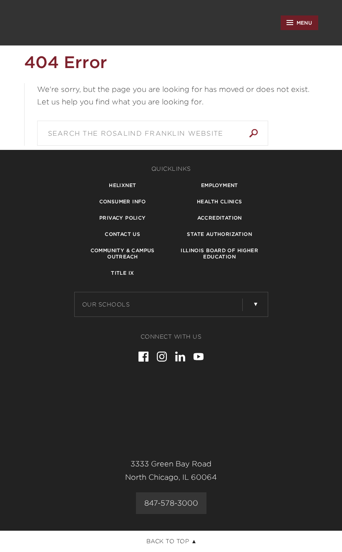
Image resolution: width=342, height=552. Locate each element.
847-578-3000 (171, 503)
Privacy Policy (122, 218)
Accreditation (219, 218)
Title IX (122, 273)
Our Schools (106, 304)
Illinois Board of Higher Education (219, 253)
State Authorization (219, 234)
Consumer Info (122, 201)
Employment (219, 185)
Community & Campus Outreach (123, 253)
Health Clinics (219, 201)
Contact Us (122, 234)
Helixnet (122, 185)
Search (253, 133)
